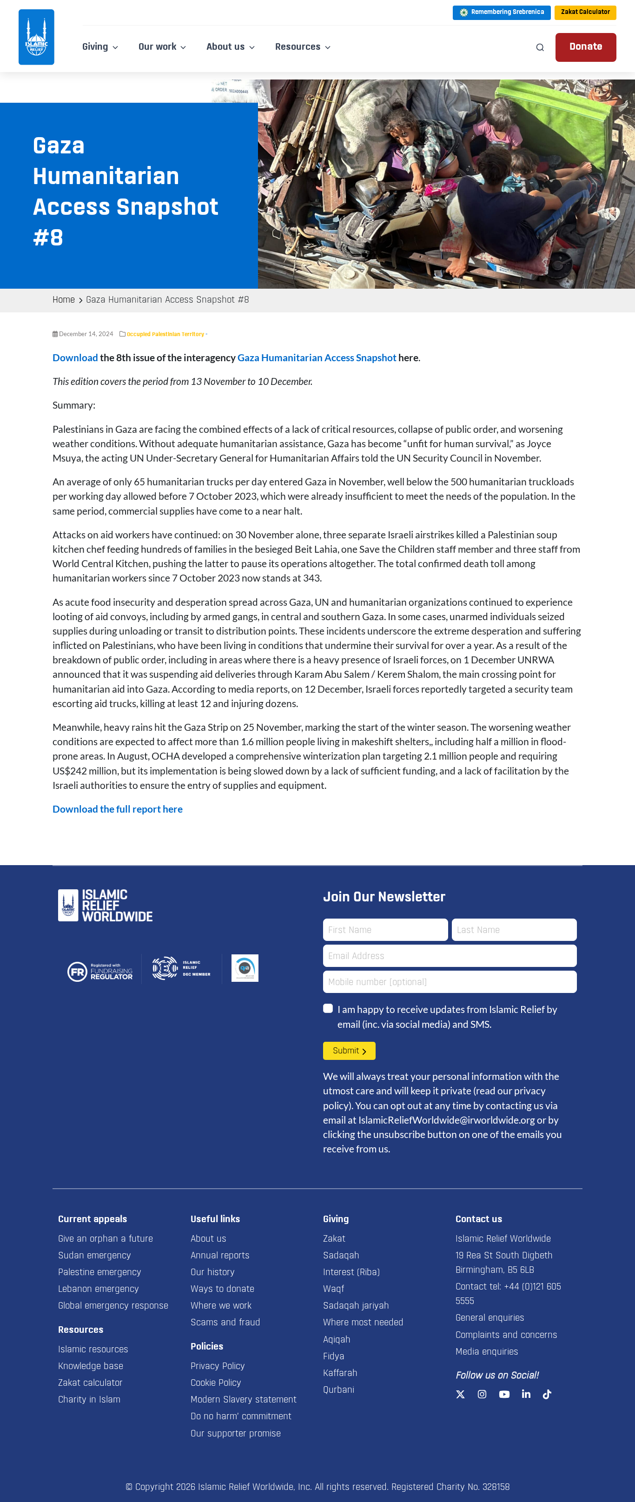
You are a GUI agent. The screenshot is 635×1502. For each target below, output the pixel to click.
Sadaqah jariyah (356, 1306)
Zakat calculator (90, 1383)
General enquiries (490, 1318)
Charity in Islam (89, 1400)
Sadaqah (341, 1256)
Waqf (333, 1289)
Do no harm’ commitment (241, 1417)
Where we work (221, 1306)
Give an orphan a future (105, 1239)
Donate (585, 47)
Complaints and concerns (506, 1335)
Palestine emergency (99, 1272)
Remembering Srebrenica (507, 12)
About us (208, 1239)
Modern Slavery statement (244, 1400)
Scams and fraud (225, 1323)
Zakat (334, 1239)
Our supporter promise (236, 1434)
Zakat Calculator (585, 12)
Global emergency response (113, 1306)
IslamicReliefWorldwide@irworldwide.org (446, 1119)
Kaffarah (340, 1373)
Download (75, 357)
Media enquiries (487, 1352)
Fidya (333, 1357)
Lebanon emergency (98, 1289)
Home (64, 300)
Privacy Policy (218, 1366)
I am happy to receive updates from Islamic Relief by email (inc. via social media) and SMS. (447, 1016)
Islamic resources (93, 1350)
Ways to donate (222, 1289)
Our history (213, 1272)
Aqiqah (337, 1340)
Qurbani (338, 1390)
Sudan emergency (94, 1256)
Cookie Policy (216, 1383)
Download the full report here (118, 808)
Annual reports (220, 1256)
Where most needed (363, 1323)
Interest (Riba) (351, 1272)
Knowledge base (90, 1366)
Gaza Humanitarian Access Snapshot (317, 357)
